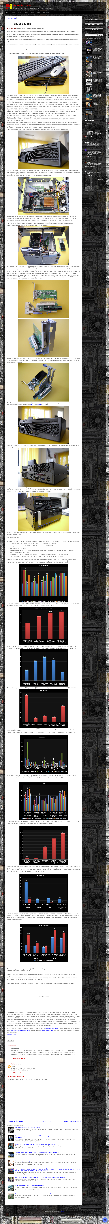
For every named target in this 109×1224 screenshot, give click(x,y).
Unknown (14, 1064)
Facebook (26, 12)
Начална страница (43, 1121)
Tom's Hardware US (91, 171)
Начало (7, 12)
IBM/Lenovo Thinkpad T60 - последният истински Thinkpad (97, 57)
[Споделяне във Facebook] (12, 1041)
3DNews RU (89, 142)
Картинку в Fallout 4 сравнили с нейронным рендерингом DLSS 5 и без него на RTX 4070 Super (94, 133)
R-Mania (88, 162)
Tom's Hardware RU (91, 166)
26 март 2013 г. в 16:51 (18, 1072)
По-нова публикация (15, 1121)
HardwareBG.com (90, 125)
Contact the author (45, 12)
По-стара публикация (72, 1121)
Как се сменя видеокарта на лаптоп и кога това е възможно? (33, 1194)
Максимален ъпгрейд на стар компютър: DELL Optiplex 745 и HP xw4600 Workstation (40, 1177)
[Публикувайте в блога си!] (9, 1041)
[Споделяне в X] (10, 1041)
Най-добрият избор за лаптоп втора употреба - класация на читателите (98, 80)
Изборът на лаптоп (96, 40)
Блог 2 (38, 12)
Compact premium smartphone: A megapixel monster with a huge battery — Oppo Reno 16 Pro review (94, 139)
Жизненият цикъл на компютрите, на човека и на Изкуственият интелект (36, 1144)
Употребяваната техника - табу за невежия (27, 1127)
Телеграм (32, 12)
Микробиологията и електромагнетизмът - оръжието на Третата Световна (97, 96)
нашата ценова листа (51, 1028)
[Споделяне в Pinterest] (13, 1041)
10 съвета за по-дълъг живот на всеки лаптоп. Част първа (97, 72)
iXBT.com (89, 150)
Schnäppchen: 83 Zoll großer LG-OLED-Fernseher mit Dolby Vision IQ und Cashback (94, 158)
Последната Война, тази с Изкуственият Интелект (29, 1185)
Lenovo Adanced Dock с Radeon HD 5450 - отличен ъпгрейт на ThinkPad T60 (37, 1152)
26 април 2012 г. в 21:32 (18, 1058)
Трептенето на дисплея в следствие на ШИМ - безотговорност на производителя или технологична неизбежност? (97, 51)
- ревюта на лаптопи (92, 187)
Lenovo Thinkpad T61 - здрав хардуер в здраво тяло (97, 110)
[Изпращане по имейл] (7, 1041)
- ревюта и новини (92, 186)
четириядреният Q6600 (47, 1030)
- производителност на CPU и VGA (93, 190)
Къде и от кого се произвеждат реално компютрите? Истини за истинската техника (97, 65)
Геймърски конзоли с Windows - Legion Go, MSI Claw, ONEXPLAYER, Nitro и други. (94, 127)
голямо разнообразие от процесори (19, 1030)
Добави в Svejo (11, 1034)
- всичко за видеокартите (91, 185)
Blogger (62, 1211)
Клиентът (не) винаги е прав (23, 1161)
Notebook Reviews (91, 136)
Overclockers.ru (90, 131)
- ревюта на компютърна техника (92, 184)
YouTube (19, 12)
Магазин (13, 12)
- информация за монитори (91, 189)
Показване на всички (100, 179)
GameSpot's (89, 175)
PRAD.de (89, 156)
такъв (33, 404)
